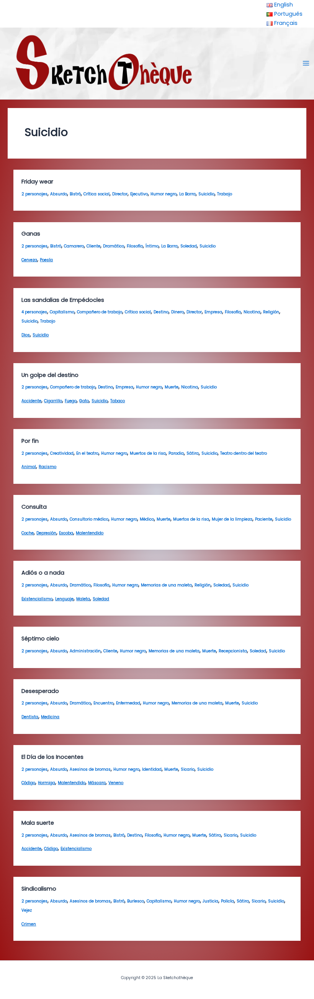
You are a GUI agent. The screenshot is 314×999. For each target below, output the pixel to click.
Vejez (26, 910)
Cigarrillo (53, 401)
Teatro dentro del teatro (243, 453)
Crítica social (96, 194)
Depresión (46, 533)
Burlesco (135, 901)
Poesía (46, 260)
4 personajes (34, 312)
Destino (161, 312)
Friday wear (37, 181)
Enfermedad (128, 703)
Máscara (97, 783)
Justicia (210, 901)
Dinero (177, 312)
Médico (147, 519)
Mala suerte (37, 823)
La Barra (187, 194)
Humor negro (163, 194)
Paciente (263, 519)
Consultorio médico (89, 519)
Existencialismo (36, 599)
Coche (27, 533)
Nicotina (252, 312)
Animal (28, 467)
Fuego (71, 401)
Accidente (31, 401)
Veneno (115, 783)
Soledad (188, 246)
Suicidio (206, 194)
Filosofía (135, 246)
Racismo (47, 467)
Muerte (171, 387)
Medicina (50, 717)
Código (28, 783)
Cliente (93, 246)
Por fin (30, 441)
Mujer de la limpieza (232, 519)
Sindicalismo (38, 889)
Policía (227, 901)
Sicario (188, 769)
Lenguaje (64, 599)
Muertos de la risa (148, 453)
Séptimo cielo (40, 638)
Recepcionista (233, 651)
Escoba (66, 533)
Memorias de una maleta (166, 585)
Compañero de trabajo (99, 312)
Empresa (213, 312)
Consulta (34, 507)
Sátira (192, 453)
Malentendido (89, 533)
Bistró (75, 194)
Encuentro (103, 703)
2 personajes (34, 194)
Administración (85, 651)
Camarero (74, 246)
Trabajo (224, 194)
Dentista (29, 717)
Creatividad (62, 453)
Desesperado (40, 691)
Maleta (83, 599)
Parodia (176, 453)
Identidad (152, 769)
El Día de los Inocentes (52, 757)
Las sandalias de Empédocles (62, 300)
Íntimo (152, 246)
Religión (271, 312)
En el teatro (87, 453)
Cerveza (29, 260)
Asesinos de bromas (90, 769)
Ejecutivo (139, 194)
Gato (84, 401)
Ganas (30, 233)
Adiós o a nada (42, 572)
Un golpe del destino (49, 375)
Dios (25, 335)
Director (120, 194)
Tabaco (117, 401)
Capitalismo (62, 312)
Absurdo (58, 194)
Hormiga (46, 783)
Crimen (28, 924)
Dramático (113, 246)
